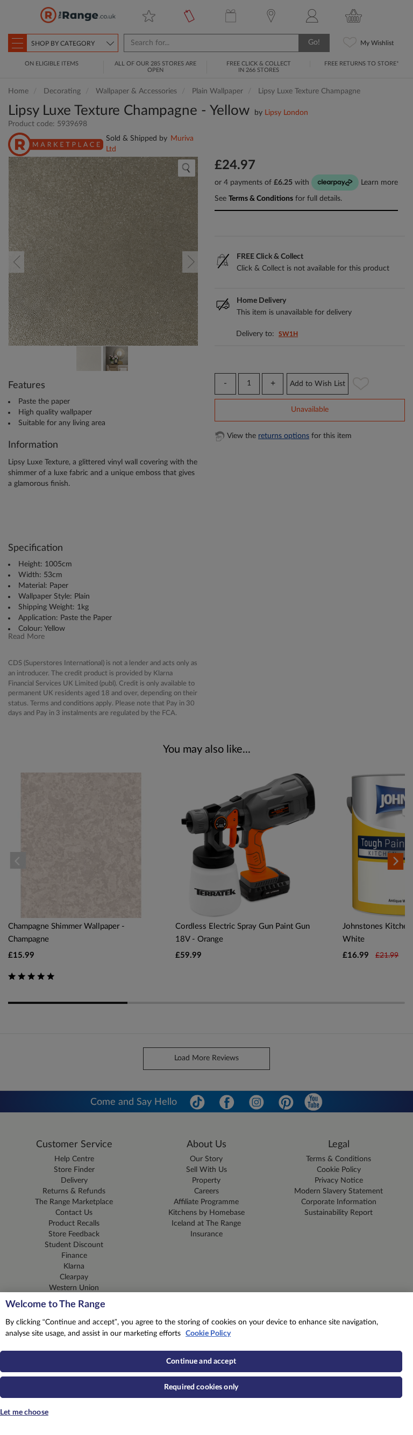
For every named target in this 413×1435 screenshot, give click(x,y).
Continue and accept (201, 1361)
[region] (206, 1363)
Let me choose (24, 1412)
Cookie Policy (208, 1333)
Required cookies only (201, 1387)
